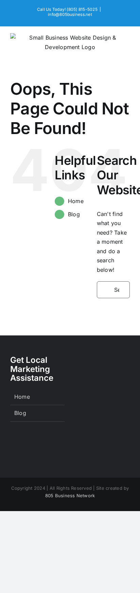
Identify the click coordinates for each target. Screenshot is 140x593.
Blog (74, 214)
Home (76, 201)
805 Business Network (70, 495)
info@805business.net (70, 14)
